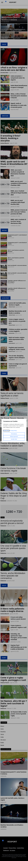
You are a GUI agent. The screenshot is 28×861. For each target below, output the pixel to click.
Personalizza (14, 433)
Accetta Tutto (14, 439)
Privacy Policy (13, 430)
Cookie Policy (6, 430)
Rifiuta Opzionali (14, 436)
